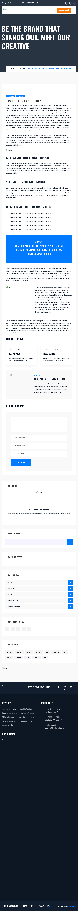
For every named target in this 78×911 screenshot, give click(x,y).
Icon (47, 652)
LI (64, 689)
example (42, 687)
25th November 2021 (51, 350)
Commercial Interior (10, 713)
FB (58, 687)
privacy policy (44, 906)
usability (36, 657)
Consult (19, 652)
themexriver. (71, 906)
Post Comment (21, 462)
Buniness (9, 652)
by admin (11, 101)
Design (29, 652)
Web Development (39, 607)
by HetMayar (39, 242)
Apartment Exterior (27, 717)
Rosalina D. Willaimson (39, 509)
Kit (65, 652)
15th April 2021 (23, 101)
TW (65, 687)
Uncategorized (39, 601)
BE (58, 689)
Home (13, 68)
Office (39, 595)
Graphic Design (26, 709)
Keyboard (56, 652)
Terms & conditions (11, 906)
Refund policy (28, 906)
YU (71, 687)
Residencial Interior (9, 725)
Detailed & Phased (27, 713)
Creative (22, 68)
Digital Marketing (8, 721)
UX (45, 657)
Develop (38, 652)
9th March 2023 (15, 350)
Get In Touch (64, 10)
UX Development (8, 717)
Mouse (9, 657)
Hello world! (14, 353)
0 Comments (37, 101)
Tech (27, 657)
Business (11, 96)
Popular (18, 657)
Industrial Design (26, 721)
